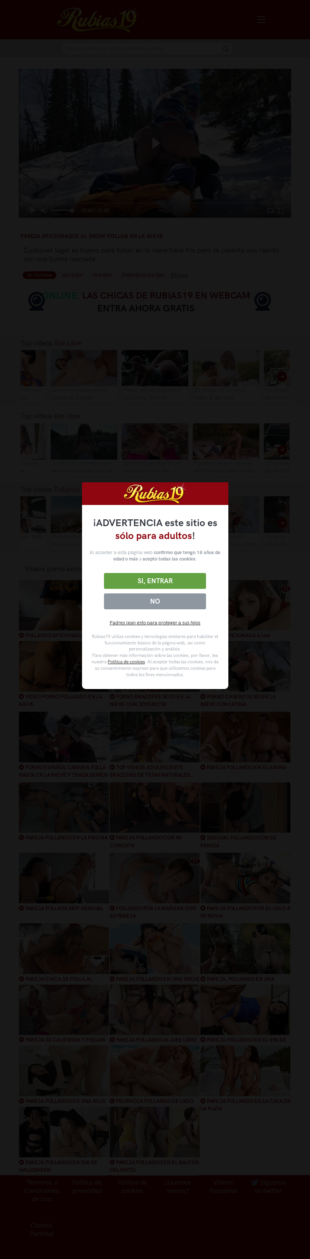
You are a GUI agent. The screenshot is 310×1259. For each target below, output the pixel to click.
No (155, 601)
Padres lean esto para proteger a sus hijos (155, 623)
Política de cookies (126, 661)
